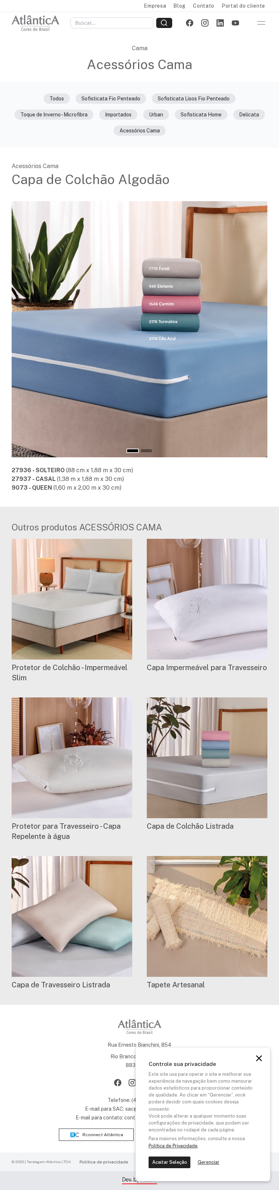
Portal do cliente (243, 6)
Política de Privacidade (173, 1146)
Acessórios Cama (140, 131)
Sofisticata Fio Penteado (110, 99)
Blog (179, 6)
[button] (132, 450)
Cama (139, 48)
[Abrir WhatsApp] (261, 1172)
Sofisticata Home (201, 115)
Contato (203, 6)
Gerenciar (208, 1162)
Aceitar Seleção (169, 1162)
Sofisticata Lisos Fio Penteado (194, 99)
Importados (118, 115)
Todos (56, 99)
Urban (156, 115)
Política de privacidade (104, 1162)
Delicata (249, 115)
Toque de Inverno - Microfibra (54, 115)
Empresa (155, 6)
